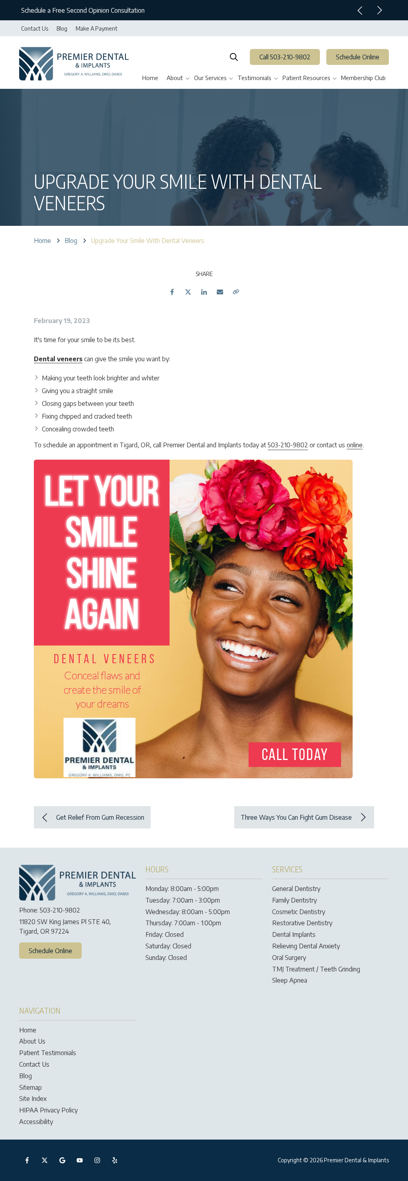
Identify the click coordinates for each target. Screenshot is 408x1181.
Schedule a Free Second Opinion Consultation (83, 10)
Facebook (172, 292)
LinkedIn (204, 292)
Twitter (188, 292)
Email (220, 292)
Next (379, 10)
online (355, 445)
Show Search (234, 57)
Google (62, 1160)
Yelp (115, 1160)
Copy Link (236, 292)
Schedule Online (357, 57)
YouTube (80, 1160)
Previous (360, 10)
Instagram (97, 1160)
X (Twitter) (45, 1160)
